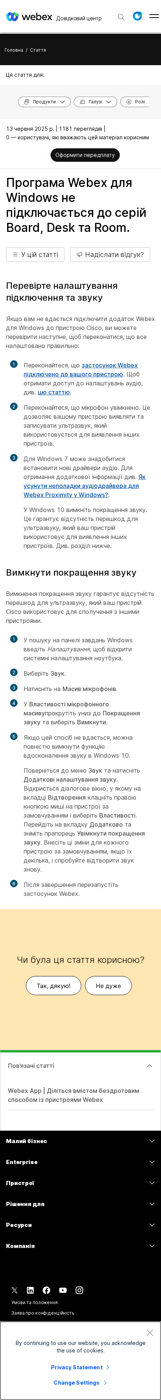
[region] (80, 1360)
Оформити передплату (85, 155)
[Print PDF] (44, 156)
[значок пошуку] (121, 17)
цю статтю (54, 392)
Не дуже (108, 986)
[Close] (150, 1332)
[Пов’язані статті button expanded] (149, 1066)
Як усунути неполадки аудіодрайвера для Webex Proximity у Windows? (85, 486)
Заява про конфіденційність (43, 1313)
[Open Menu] (154, 16)
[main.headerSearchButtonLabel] (121, 14)
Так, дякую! (53, 986)
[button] (137, 16)
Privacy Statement (76, 1367)
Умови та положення (34, 1302)
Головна (13, 50)
